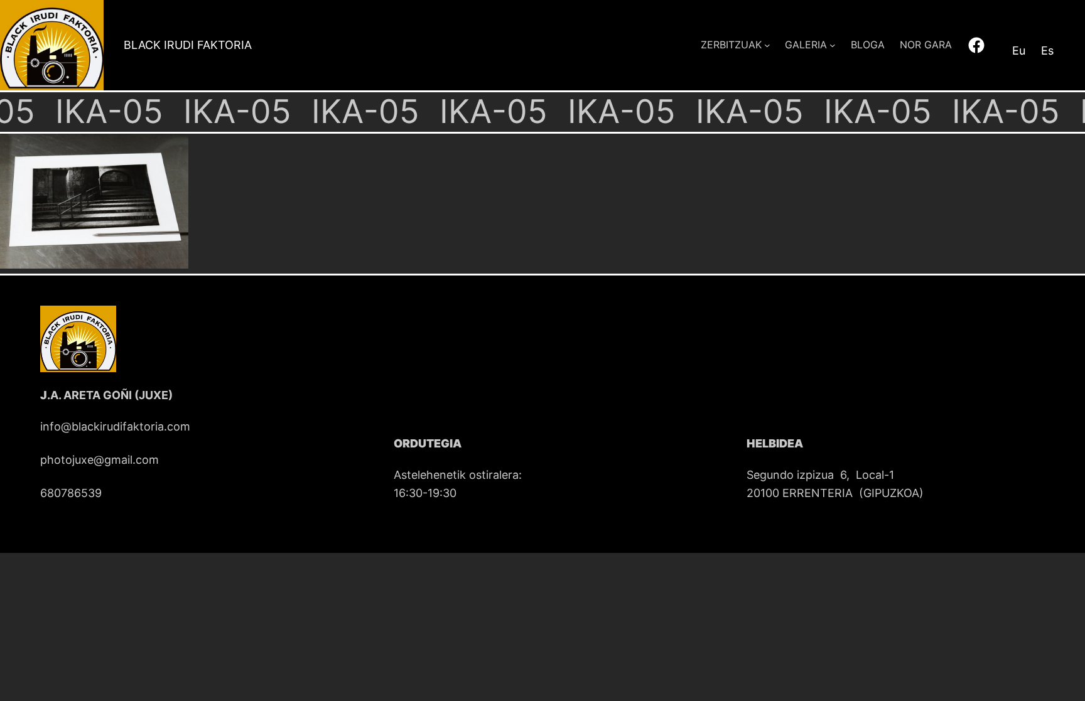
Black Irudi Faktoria (188, 44)
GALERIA (806, 44)
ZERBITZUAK (731, 44)
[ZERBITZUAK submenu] (767, 45)
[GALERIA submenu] (832, 45)
